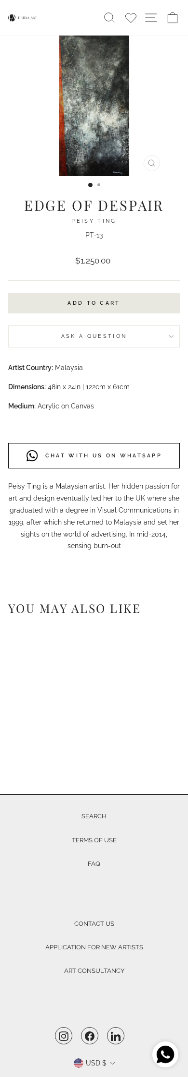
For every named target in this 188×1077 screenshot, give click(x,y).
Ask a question (94, 336)
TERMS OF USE (94, 840)
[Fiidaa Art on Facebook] (89, 1035)
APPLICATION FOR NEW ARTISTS (94, 947)
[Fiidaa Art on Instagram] (63, 1035)
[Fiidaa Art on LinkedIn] (116, 1035)
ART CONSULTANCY (94, 970)
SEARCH (94, 816)
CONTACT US (94, 923)
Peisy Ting (93, 221)
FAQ (94, 863)
